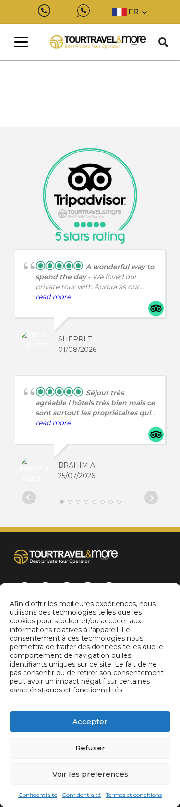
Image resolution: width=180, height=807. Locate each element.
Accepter (90, 721)
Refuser (90, 747)
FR (133, 11)
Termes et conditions (134, 794)
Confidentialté (37, 794)
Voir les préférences (90, 774)
